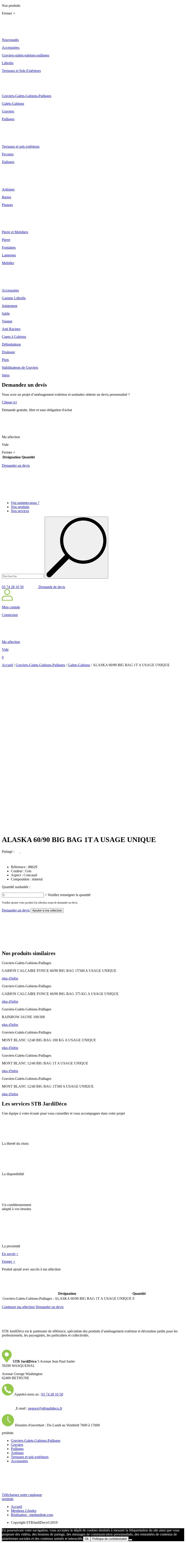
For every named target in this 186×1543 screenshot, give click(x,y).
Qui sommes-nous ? (25, 503)
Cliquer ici (9, 402)
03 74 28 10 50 (13, 587)
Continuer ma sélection (18, 1307)
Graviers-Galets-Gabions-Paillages (40, 665)
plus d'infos (10, 978)
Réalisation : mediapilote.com (32, 1515)
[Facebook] (17, 851)
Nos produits (20, 507)
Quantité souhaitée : (16, 887)
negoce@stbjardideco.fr (45, 1408)
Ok (87, 1539)
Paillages (17, 1449)
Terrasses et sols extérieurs (30, 1457)
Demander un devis (16, 465)
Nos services (20, 511)
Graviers (17, 1445)
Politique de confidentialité (109, 1539)
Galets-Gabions (79, 665)
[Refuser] (130, 1540)
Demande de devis (51, 587)
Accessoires (19, 1461)
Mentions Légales (23, 1511)
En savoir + (10, 1254)
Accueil (7, 665)
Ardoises (17, 1453)
